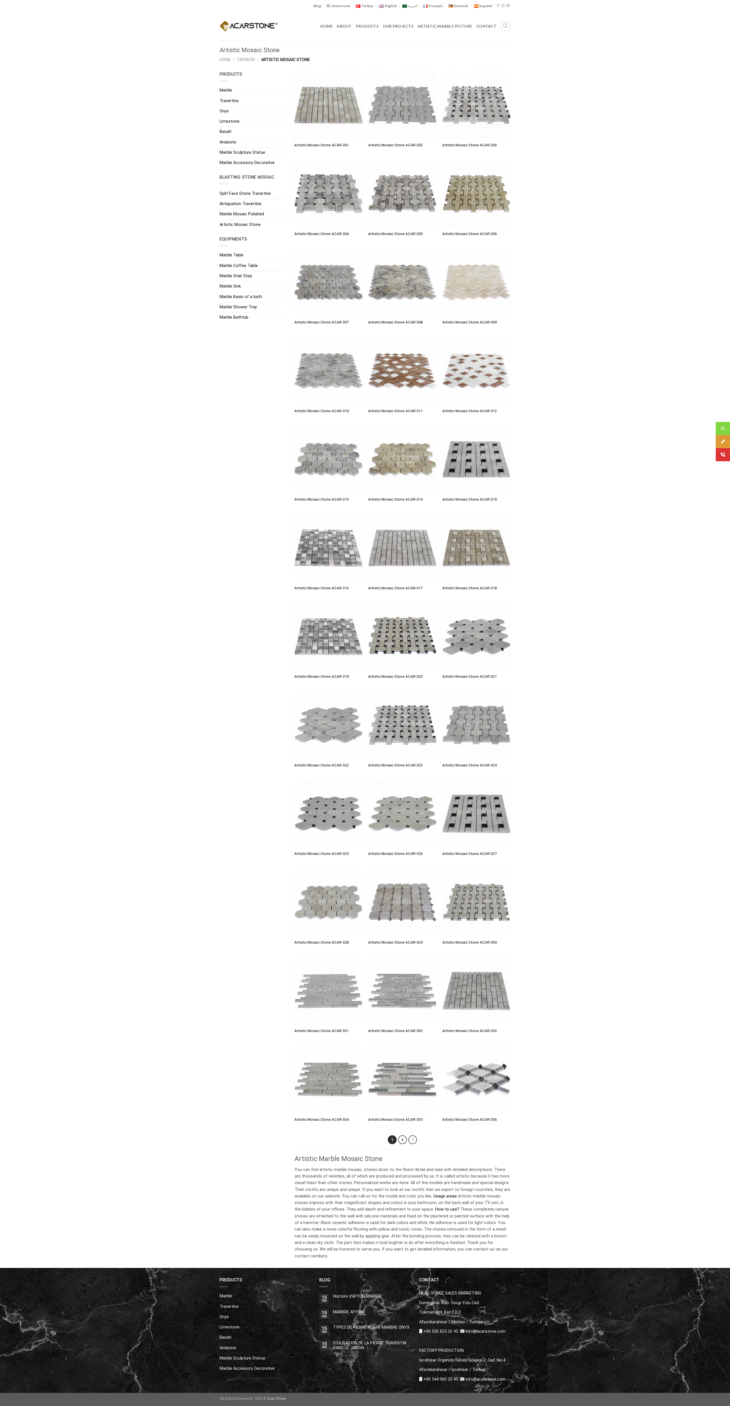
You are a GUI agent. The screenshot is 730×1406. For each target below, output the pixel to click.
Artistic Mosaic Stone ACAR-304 (321, 234)
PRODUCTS (367, 26)
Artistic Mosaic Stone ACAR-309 (469, 322)
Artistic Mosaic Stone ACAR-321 (469, 676)
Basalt (226, 131)
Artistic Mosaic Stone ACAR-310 (321, 411)
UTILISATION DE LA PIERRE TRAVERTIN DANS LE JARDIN (369, 1345)
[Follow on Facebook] (498, 5)
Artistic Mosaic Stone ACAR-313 (321, 499)
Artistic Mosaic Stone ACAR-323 (395, 765)
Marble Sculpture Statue (242, 152)
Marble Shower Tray (238, 306)
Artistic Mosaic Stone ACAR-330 (469, 942)
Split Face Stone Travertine (245, 193)
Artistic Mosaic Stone (240, 224)
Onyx (224, 111)
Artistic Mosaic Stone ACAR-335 (395, 1119)
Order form (341, 6)
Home (326, 26)
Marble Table (232, 255)
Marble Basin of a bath (241, 296)
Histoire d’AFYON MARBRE (357, 1296)
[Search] (505, 26)
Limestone (230, 121)
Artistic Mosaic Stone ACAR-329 (395, 942)
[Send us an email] (508, 5)
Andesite (228, 142)
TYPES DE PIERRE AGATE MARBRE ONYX (371, 1327)
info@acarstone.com (486, 1331)
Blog (317, 6)
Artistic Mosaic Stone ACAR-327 (469, 853)
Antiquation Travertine (240, 203)
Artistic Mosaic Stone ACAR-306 (469, 234)
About (344, 26)
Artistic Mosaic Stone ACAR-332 (395, 1031)
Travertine (229, 100)
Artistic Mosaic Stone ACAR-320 (395, 676)
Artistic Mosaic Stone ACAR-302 (395, 145)
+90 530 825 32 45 (440, 1331)
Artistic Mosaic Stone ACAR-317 (395, 588)
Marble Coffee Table (239, 265)
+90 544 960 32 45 (440, 1379)
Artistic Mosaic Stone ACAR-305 (395, 234)
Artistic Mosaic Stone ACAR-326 (395, 853)
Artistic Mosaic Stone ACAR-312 (469, 411)
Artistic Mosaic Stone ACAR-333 (469, 1031)
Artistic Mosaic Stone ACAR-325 (321, 853)
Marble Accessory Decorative (247, 162)
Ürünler (246, 59)
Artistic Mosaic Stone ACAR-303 (469, 145)
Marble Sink (230, 286)
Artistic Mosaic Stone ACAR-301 (321, 145)
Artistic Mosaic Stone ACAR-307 (321, 322)
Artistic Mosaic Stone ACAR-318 (469, 588)
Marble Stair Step (236, 275)
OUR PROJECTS (398, 26)
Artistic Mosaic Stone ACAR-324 (469, 765)
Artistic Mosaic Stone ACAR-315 (469, 499)
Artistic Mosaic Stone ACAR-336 (469, 1119)
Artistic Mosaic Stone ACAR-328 (321, 942)
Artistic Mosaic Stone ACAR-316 (321, 588)
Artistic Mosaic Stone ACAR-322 (321, 765)
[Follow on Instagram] (502, 5)
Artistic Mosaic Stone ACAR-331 (321, 1031)
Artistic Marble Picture (444, 26)
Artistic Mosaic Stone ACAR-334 (321, 1119)
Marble (226, 90)
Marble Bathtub (234, 317)
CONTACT (486, 26)
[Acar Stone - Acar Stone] (249, 26)
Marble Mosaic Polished (242, 214)
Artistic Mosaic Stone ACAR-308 (395, 322)
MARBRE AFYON (348, 1312)
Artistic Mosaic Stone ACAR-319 (321, 676)
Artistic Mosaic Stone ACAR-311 (395, 411)
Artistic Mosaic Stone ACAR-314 (395, 499)
